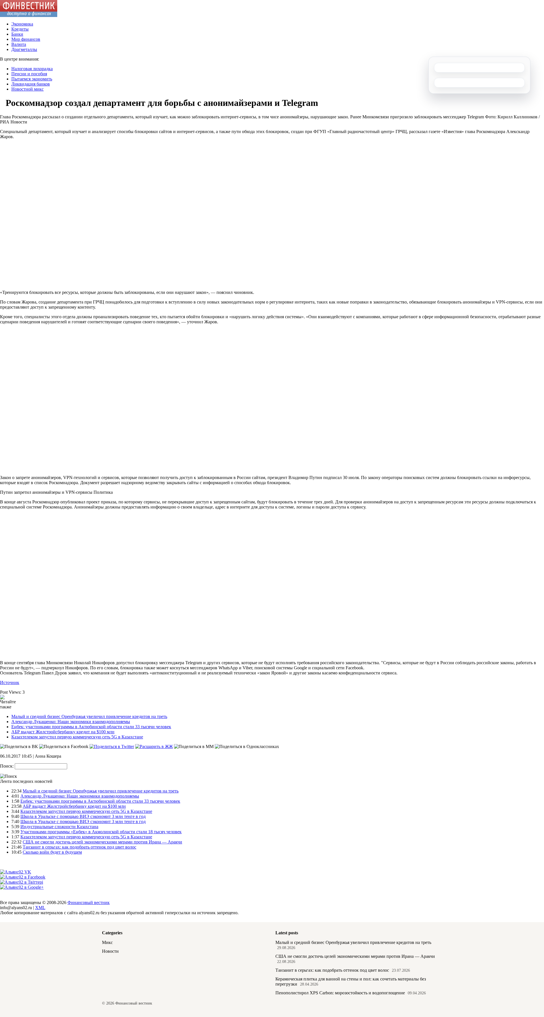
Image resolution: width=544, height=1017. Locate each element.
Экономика (22, 24)
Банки (17, 34)
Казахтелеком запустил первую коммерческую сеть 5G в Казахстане (77, 736)
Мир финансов (25, 39)
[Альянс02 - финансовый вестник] (28, 15)
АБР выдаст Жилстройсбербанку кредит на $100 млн (62, 731)
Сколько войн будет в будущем (52, 852)
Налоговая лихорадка (32, 68)
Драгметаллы (24, 49)
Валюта (18, 44)
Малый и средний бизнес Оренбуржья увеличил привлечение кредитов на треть (89, 716)
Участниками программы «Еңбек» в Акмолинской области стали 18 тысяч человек (101, 831)
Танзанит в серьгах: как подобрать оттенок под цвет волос (79, 847)
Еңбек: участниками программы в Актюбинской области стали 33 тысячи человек (91, 726)
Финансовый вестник (88, 902)
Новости (110, 951)
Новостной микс (27, 89)
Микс (107, 942)
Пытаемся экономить (31, 78)
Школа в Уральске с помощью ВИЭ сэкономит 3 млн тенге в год (83, 816)
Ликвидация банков (30, 84)
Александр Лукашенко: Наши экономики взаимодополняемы (70, 721)
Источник (9, 682)
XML (40, 907)
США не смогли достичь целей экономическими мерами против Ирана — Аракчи (102, 841)
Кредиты (20, 29)
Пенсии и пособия (29, 73)
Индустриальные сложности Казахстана (59, 826)
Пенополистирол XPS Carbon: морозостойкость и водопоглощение (340, 992)
